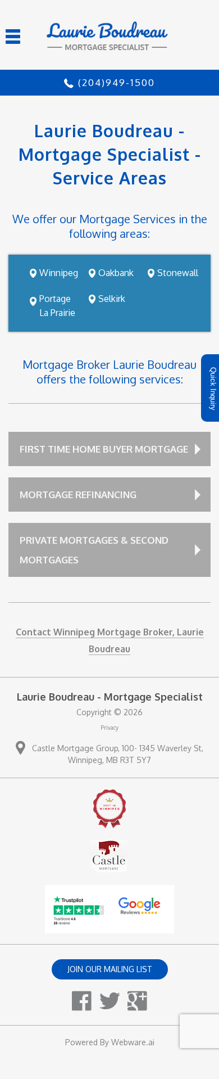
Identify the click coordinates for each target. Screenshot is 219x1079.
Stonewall (177, 272)
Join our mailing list (109, 969)
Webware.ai (132, 1042)
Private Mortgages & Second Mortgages (94, 550)
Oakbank (116, 272)
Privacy (109, 727)
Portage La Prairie (57, 306)
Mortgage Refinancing (78, 494)
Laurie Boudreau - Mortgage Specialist (110, 696)
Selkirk (111, 298)
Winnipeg (58, 272)
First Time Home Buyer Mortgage (104, 449)
